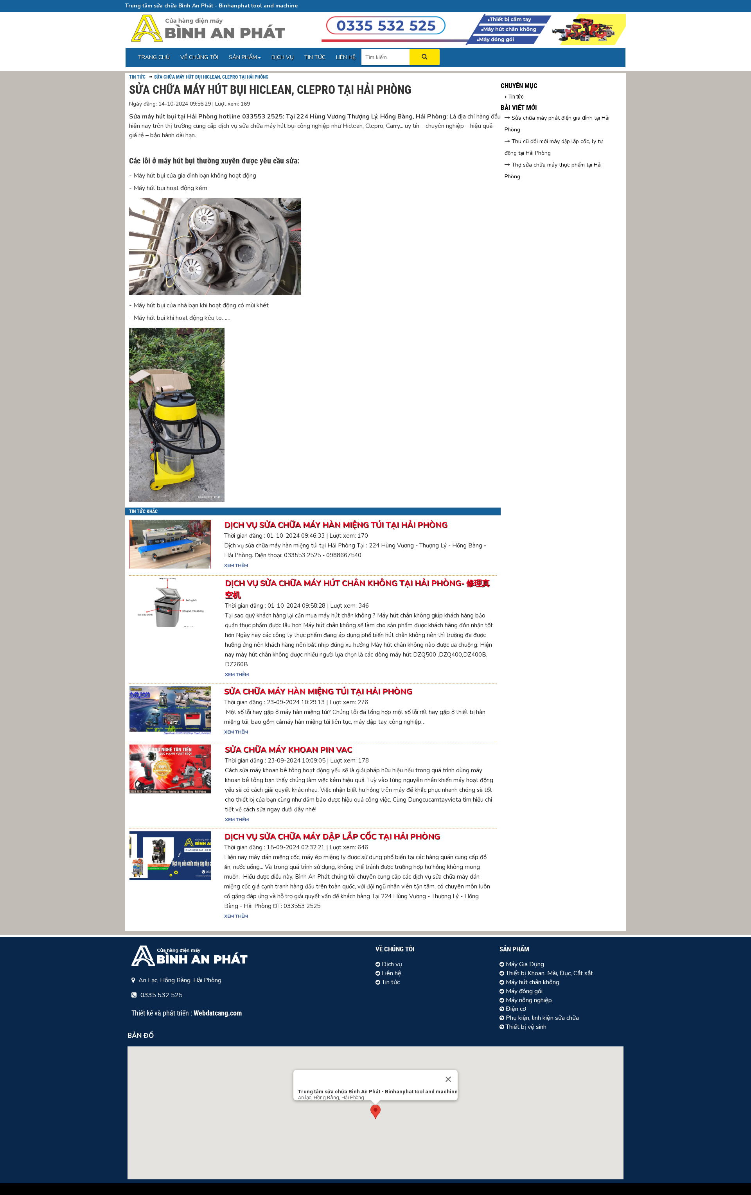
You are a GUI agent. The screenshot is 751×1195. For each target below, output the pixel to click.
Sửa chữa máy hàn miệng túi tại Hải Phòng (318, 691)
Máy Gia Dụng (524, 964)
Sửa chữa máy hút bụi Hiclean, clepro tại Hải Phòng (211, 77)
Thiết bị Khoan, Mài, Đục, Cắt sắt (548, 973)
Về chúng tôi (199, 57)
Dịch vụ (282, 57)
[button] (375, 1112)
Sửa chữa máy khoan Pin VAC (288, 750)
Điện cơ (515, 1009)
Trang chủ (154, 57)
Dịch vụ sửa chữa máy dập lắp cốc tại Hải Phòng (332, 836)
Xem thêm (236, 565)
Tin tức (314, 57)
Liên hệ (346, 57)
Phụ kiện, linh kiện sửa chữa (541, 1018)
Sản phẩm (243, 57)
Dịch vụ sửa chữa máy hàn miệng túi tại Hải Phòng (335, 525)
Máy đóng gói (523, 991)
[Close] (448, 1079)
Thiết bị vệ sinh (525, 1027)
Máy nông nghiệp (528, 1000)
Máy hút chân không (531, 982)
